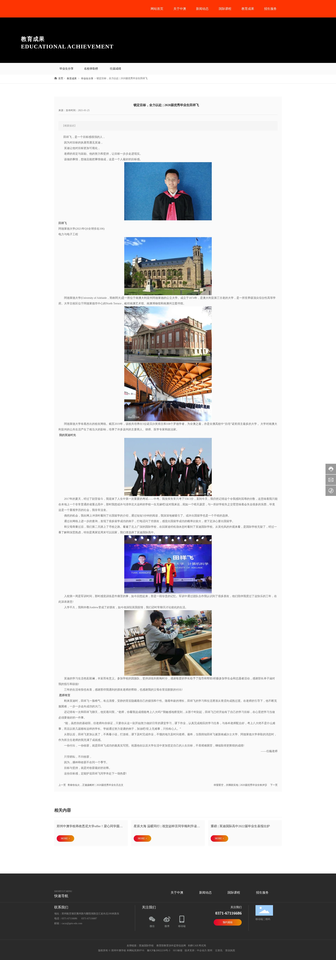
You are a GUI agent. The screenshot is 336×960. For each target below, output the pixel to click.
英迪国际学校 (146, 945)
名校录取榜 (91, 68)
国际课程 (225, 8)
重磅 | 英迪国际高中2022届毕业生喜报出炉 (240, 826)
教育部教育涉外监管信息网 (171, 945)
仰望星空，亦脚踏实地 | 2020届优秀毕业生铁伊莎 (240, 785)
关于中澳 (179, 8)
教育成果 (247, 8)
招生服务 (270, 8)
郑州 (209, 950)
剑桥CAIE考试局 (197, 945)
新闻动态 (202, 8)
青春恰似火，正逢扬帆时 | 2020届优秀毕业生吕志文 (95, 785)
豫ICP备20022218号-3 (158, 950)
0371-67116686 (69, 918)
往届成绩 (115, 68)
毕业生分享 (66, 68)
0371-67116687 (89, 918)
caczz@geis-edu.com (72, 923)
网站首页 (157, 8)
